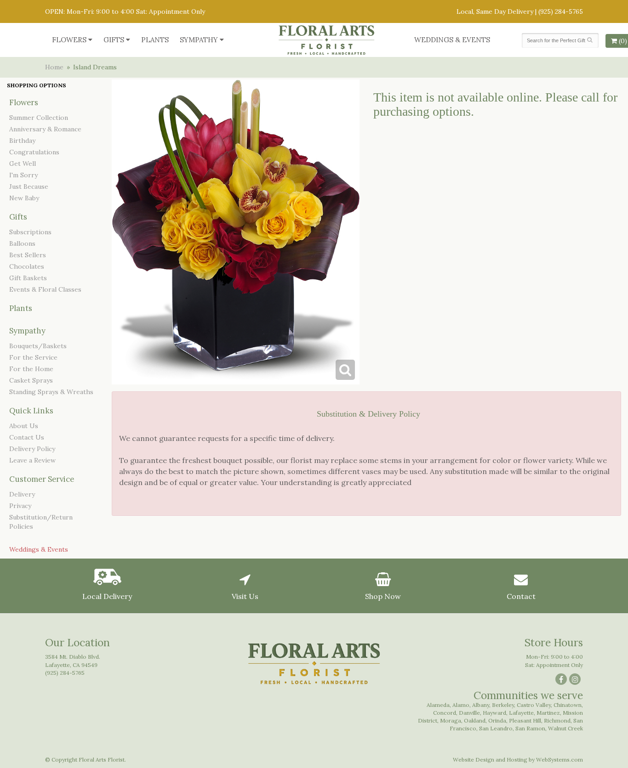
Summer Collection (38, 117)
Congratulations (34, 152)
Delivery (22, 494)
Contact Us (26, 437)
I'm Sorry (23, 175)
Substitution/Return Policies (41, 522)
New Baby (24, 198)
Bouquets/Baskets (38, 346)
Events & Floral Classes (45, 289)
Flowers (69, 39)
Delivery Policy (32, 449)
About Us (23, 426)
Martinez (548, 712)
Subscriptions (30, 232)
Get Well (22, 163)
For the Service (33, 357)
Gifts (113, 39)
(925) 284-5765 (560, 11)
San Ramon (530, 728)
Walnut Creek (565, 728)
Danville (469, 712)
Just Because (28, 186)
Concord (444, 712)
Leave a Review (32, 460)
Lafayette (521, 712)
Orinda (497, 720)
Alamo (460, 704)
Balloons (22, 243)
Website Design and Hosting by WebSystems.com (518, 759)
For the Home (31, 369)
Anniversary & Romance (45, 129)
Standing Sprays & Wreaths (51, 392)
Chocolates (26, 266)
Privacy (20, 506)
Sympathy (199, 39)
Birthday (22, 140)
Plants (155, 39)
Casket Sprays (31, 380)
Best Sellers (27, 255)
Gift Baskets (28, 278)
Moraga (450, 720)
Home (54, 67)
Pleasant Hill (525, 720)
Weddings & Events (452, 39)
